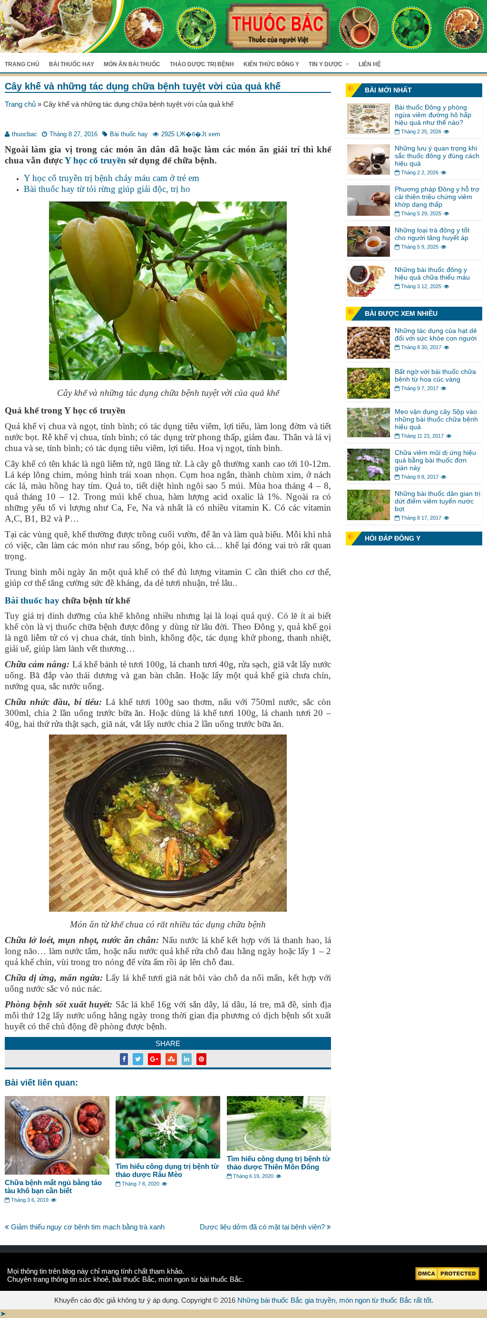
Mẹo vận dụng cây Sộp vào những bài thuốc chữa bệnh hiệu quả (436, 419)
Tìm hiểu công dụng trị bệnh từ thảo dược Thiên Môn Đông (278, 1163)
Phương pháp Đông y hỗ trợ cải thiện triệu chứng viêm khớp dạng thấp (437, 196)
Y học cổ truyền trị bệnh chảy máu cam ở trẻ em (111, 178)
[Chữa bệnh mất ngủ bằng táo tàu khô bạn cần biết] (57, 1172)
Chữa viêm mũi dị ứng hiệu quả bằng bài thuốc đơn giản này (435, 460)
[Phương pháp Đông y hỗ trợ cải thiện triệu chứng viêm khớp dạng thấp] (368, 213)
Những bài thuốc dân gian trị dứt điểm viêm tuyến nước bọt (437, 501)
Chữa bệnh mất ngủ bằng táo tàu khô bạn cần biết (53, 1186)
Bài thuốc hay (71, 64)
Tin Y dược (325, 64)
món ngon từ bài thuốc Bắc (200, 1279)
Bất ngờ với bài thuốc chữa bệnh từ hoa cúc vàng (435, 375)
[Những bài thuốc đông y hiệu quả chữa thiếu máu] (368, 294)
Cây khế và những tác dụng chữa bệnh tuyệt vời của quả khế (143, 86)
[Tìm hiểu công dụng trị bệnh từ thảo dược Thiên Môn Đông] (279, 1148)
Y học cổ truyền (95, 160)
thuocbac (24, 134)
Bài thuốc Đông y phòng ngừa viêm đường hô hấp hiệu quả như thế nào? (433, 114)
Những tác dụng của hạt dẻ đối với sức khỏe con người (436, 334)
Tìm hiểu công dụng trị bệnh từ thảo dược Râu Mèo (167, 1170)
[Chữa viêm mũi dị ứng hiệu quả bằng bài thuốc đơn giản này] (368, 478)
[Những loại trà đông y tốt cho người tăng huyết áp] (368, 254)
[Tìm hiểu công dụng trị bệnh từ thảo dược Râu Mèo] (168, 1156)
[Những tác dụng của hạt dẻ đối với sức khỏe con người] (368, 356)
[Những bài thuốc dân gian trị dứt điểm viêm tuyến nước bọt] (368, 517)
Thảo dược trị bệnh (202, 64)
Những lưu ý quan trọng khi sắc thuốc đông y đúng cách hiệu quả (437, 155)
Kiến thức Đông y (271, 64)
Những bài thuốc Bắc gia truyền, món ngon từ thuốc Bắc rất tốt (334, 1300)
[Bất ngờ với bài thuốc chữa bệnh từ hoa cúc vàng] (368, 396)
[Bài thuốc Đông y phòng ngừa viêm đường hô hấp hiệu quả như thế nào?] (368, 131)
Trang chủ (22, 64)
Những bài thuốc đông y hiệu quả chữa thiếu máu (432, 273)
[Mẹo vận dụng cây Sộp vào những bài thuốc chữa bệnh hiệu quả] (368, 435)
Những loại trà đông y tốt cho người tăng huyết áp (432, 233)
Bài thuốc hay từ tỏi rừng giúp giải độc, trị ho (107, 189)
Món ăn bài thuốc (132, 64)
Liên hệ (370, 64)
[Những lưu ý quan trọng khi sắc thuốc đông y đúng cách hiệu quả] (368, 172)
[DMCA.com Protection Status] (447, 1278)
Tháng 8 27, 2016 (73, 134)
